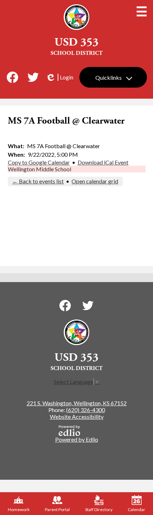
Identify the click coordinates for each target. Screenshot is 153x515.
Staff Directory (98, 509)
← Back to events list (38, 181)
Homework (19, 509)
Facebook (12, 77)
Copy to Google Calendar (39, 162)
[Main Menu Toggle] (141, 11)
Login (59, 77)
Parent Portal (57, 509)
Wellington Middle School (39, 169)
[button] (113, 77)
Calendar (136, 509)
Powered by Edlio (76, 439)
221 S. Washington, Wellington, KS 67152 (77, 403)
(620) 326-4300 (85, 409)
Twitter (33, 77)
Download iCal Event (103, 162)
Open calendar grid (95, 181)
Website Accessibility (77, 416)
